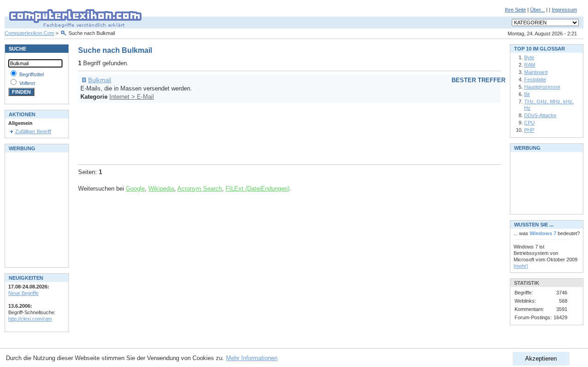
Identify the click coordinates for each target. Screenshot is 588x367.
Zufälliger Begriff (33, 131)
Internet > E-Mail (131, 96)
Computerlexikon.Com (29, 33)
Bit (527, 94)
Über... (537, 9)
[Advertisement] (245, 132)
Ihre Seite (515, 9)
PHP (529, 130)
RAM (529, 65)
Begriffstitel (31, 74)
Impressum (564, 9)
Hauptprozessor (542, 87)
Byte (529, 57)
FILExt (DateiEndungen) (257, 188)
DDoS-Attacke (540, 115)
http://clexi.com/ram (30, 319)
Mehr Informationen (251, 358)
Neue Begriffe (23, 293)
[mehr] (521, 266)
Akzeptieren (541, 358)
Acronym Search (199, 188)
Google (135, 188)
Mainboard (536, 72)
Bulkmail (99, 80)
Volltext (27, 83)
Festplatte (535, 79)
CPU (529, 122)
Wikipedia (161, 188)
